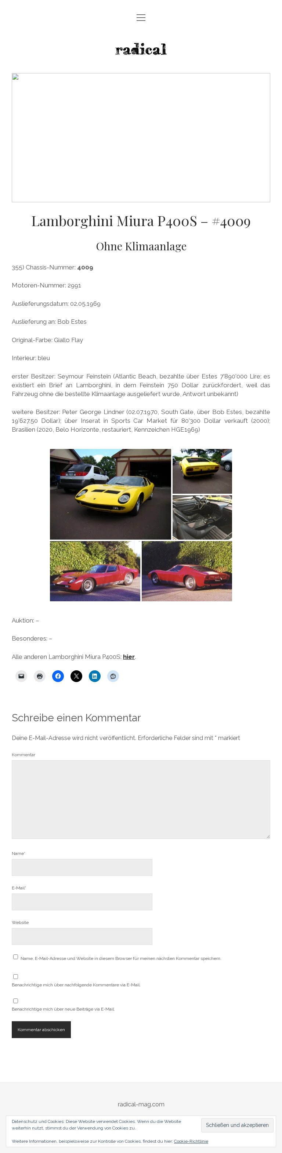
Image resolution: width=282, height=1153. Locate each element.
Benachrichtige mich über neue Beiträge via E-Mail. (63, 1009)
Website (20, 922)
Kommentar (23, 754)
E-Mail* (19, 888)
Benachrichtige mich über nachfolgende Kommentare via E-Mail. (76, 984)
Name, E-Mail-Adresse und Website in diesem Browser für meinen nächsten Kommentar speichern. (121, 958)
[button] (110, 494)
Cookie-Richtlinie (191, 1141)
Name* (18, 853)
